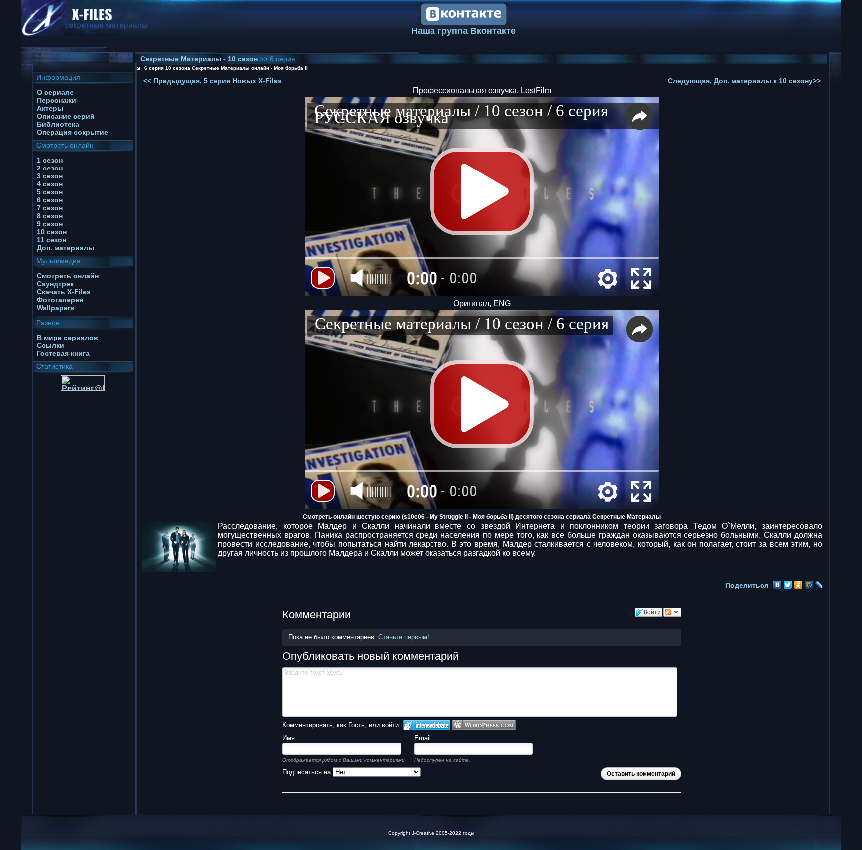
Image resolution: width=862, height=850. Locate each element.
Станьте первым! (403, 637)
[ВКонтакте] (777, 584)
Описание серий (66, 116)
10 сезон (52, 232)
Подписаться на (307, 772)
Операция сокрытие (72, 132)
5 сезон (50, 192)
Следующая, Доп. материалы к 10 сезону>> (744, 81)
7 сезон (50, 208)
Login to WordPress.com (484, 725)
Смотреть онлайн (68, 276)
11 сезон (51, 240)
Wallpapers (55, 308)
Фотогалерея (60, 300)
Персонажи (56, 100)
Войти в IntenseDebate (426, 725)
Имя (288, 738)
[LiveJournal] (819, 584)
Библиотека (58, 124)
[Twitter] (788, 584)
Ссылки (50, 345)
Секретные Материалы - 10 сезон (200, 59)
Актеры (50, 108)
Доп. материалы (65, 248)
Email (422, 738)
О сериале (55, 92)
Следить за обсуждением (672, 612)
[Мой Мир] (809, 584)
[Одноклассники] (798, 584)
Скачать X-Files (64, 292)
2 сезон (50, 168)
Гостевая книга (63, 353)
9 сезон (50, 224)
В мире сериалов (67, 337)
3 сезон (50, 176)
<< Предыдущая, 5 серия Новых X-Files (212, 81)
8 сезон (50, 216)
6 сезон (50, 200)
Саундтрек (55, 284)
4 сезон (50, 184)
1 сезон (50, 160)
